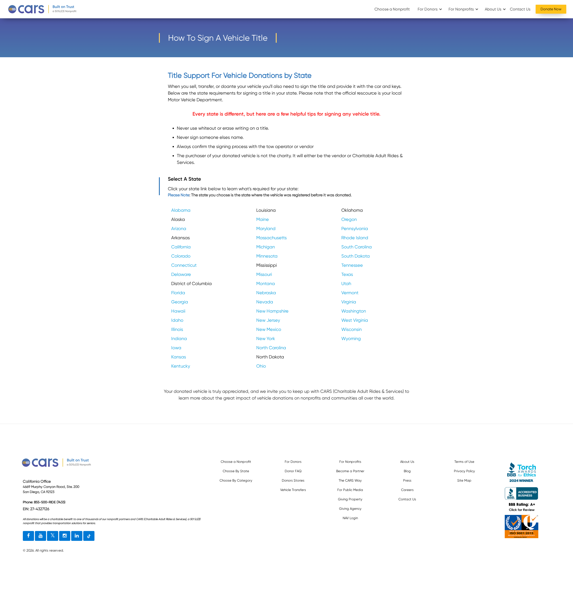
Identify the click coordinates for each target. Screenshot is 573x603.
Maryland (266, 228)
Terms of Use (464, 462)
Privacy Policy (464, 471)
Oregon (349, 219)
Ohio (261, 366)
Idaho (177, 320)
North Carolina (271, 347)
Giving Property (350, 499)
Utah (346, 283)
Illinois (177, 329)
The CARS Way (350, 480)
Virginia (348, 302)
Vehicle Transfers (293, 490)
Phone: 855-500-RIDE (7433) (44, 502)
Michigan (265, 247)
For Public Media (350, 490)
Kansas (178, 357)
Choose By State (236, 471)
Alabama (180, 210)
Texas (347, 274)
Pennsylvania (354, 228)
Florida (178, 292)
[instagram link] (64, 536)
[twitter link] (52, 536)
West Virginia (354, 320)
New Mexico (268, 329)
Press (407, 480)
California (181, 247)
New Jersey (268, 320)
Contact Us (520, 9)
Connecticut (184, 265)
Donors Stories (293, 480)
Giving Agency (350, 509)
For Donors (428, 9)
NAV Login (350, 518)
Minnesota (267, 256)
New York (265, 338)
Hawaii (178, 311)
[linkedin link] (76, 536)
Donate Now (551, 9)
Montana (265, 283)
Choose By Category (236, 480)
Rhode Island (354, 237)
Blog (407, 471)
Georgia (179, 302)
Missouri (264, 274)
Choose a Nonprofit (392, 9)
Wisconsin (351, 329)
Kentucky (180, 366)
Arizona (178, 228)
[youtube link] (40, 536)
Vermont (350, 292)
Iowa (176, 347)
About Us (493, 9)
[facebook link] (28, 536)
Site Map (464, 480)
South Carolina (356, 247)
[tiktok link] (88, 536)
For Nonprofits (461, 9)
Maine (262, 219)
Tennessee (352, 265)
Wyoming (351, 338)
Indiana (179, 338)
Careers (407, 490)
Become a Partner (350, 471)
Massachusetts (271, 237)
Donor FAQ (293, 471)
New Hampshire (272, 311)
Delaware (181, 274)
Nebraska (266, 292)
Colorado (180, 256)
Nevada (264, 302)
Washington (353, 311)
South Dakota (355, 256)
